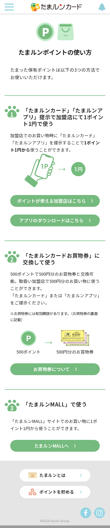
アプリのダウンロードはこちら (51, 220)
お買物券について (51, 369)
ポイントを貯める (56, 492)
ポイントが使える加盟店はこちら (51, 201)
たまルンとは (52, 475)
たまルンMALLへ (51, 445)
